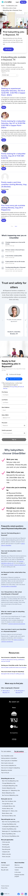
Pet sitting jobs (6, 847)
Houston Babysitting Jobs (8, 788)
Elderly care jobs (6, 854)
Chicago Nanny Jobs (7, 803)
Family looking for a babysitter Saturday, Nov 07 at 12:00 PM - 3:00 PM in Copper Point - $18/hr (13, 124)
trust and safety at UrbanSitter (9, 586)
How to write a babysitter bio (8, 765)
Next (16, 226)
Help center (4, 867)
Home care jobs (6, 856)
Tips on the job (5, 772)
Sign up (23, 2)
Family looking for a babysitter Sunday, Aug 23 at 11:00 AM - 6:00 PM (13, 156)
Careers (17, 870)
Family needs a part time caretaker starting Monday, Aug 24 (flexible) (14, 184)
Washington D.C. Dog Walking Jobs (11, 831)
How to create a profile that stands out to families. (14, 667)
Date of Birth (5, 415)
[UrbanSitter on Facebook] (18, 894)
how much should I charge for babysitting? (15, 565)
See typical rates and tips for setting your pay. (12, 673)
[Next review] (25, 320)
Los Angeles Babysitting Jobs (9, 785)
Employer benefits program (19, 875)
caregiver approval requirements (16, 624)
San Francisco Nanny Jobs (9, 815)
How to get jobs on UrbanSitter (9, 760)
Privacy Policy (14, 386)
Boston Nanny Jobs (7, 813)
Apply (3, 107)
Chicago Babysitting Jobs (8, 783)
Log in (17, 2)
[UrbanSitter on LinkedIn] (25, 894)
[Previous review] (2, 320)
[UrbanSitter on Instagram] (22, 894)
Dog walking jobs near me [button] (8, 819)
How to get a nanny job (7, 763)
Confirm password (7, 430)
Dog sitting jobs (6, 849)
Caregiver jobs (6, 852)
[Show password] (24, 425)
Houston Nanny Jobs (7, 808)
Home (2, 5)
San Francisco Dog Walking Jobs (10, 836)
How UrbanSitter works (7, 756)
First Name (5, 392)
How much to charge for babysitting (10, 768)
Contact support (5, 865)
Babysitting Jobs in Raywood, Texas (12, 10)
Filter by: (4, 72)
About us (17, 865)
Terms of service (5, 886)
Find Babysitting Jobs (11, 5)
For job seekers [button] (19, 751)
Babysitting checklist (6, 770)
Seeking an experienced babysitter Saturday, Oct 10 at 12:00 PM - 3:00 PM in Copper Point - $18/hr (13, 91)
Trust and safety (19, 867)
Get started (8, 49)
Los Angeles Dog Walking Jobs (10, 826)
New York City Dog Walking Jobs (10, 821)
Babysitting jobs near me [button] (8, 778)
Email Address (5, 407)
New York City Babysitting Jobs (10, 781)
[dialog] (2, 894)
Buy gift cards (4, 870)
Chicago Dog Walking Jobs (9, 824)
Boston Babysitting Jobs (8, 793)
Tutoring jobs (5, 844)
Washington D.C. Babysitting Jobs (11, 790)
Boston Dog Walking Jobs (8, 833)
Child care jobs (6, 842)
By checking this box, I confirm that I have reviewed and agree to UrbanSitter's (13, 385)
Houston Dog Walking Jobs (9, 829)
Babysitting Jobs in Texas (9, 8)
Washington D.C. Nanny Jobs (9, 811)
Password (4, 422)
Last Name (5, 400)
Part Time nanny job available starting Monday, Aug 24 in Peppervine (13, 207)
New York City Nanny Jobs (9, 801)
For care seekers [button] (6, 751)
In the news (18, 872)
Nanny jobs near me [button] (6, 799)
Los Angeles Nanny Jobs (8, 806)
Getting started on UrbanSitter (9, 758)
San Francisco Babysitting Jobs (10, 795)
